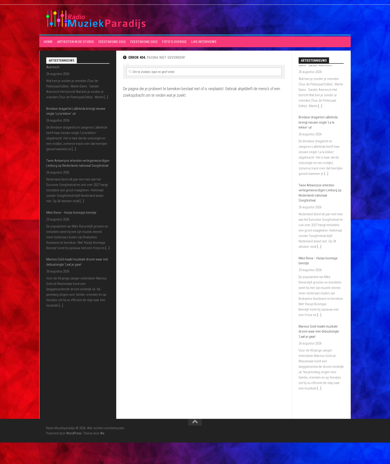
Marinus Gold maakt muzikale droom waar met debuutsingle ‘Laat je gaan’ (319, 281)
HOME (48, 42)
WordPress (74, 433)
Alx (102, 433)
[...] (74, 108)
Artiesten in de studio (75, 42)
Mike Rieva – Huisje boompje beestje (71, 171)
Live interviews (203, 42)
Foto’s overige (174, 42)
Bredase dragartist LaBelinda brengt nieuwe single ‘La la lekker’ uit (318, 73)
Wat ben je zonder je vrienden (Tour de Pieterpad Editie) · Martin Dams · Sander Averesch (72, 281)
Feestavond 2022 (112, 42)
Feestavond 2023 (144, 42)
